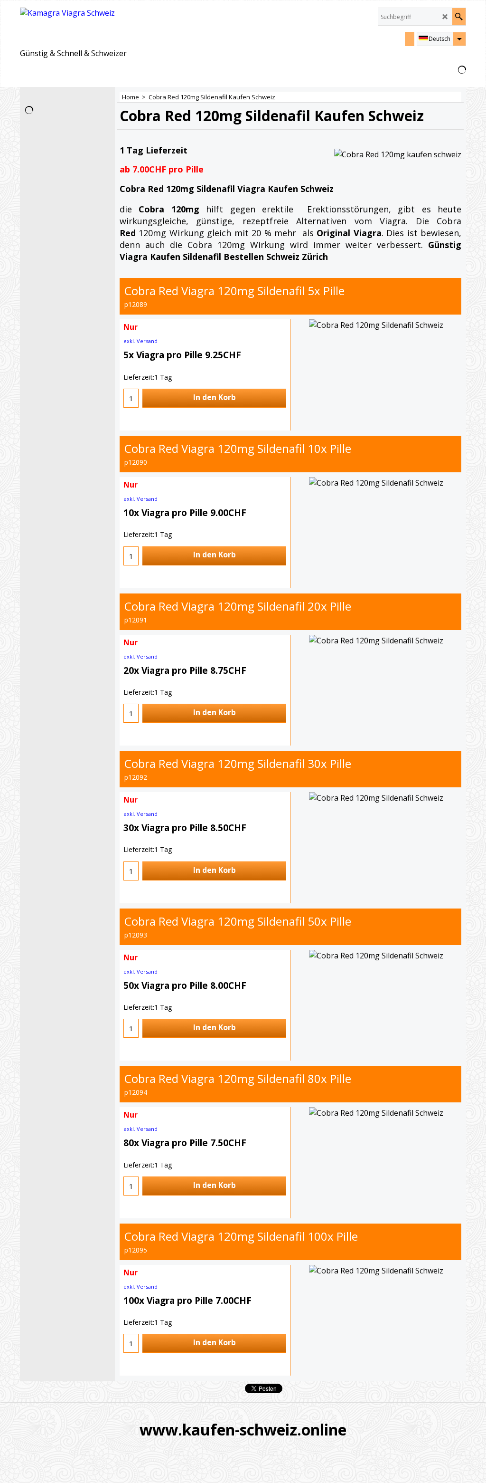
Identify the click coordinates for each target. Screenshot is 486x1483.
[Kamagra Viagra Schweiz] (73, 27)
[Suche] (459, 16)
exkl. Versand (140, 340)
